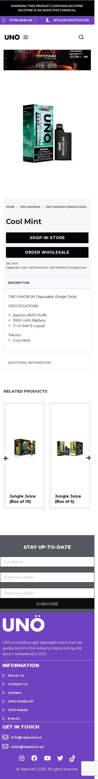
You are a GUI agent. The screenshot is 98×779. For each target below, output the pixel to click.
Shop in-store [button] (47, 238)
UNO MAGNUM (30, 206)
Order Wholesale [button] (47, 252)
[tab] (47, 283)
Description (18, 283)
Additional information (29, 362)
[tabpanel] (47, 133)
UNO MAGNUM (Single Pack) (66, 206)
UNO (23, 267)
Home (10, 206)
